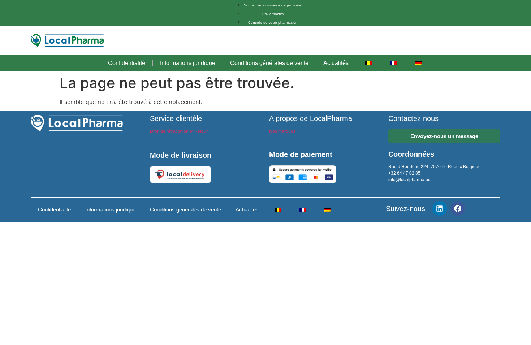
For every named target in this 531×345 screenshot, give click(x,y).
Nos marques (282, 131)
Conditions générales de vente (269, 63)
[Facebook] (457, 208)
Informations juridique (187, 63)
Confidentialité (126, 63)
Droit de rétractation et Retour (179, 131)
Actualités (336, 63)
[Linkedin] (439, 208)
